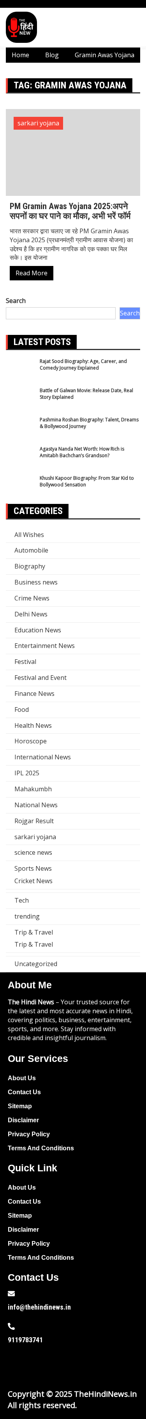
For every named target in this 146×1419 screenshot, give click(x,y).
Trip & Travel (33, 932)
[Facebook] (17, 1365)
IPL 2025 (26, 773)
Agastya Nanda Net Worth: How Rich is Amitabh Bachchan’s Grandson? (82, 452)
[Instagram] (92, 1365)
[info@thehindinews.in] (11, 1293)
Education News (37, 630)
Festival (25, 661)
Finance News (34, 693)
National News (36, 805)
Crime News (31, 598)
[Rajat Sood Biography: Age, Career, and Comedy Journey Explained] (20, 372)
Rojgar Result (34, 821)
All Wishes (29, 534)
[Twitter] (42, 1365)
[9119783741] (11, 1326)
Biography (29, 566)
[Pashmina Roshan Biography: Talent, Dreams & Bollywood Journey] (20, 430)
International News (42, 757)
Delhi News (30, 614)
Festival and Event (40, 677)
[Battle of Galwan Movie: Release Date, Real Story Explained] (20, 401)
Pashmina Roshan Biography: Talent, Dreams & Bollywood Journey (89, 423)
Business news (36, 582)
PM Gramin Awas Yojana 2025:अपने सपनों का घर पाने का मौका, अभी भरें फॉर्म (70, 210)
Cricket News (33, 881)
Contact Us (24, 1092)
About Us (22, 1078)
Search (16, 300)
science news (33, 852)
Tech (21, 900)
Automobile (31, 550)
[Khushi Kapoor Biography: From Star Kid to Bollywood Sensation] (20, 489)
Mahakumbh (33, 789)
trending (27, 916)
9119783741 (25, 1340)
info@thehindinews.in (39, 1307)
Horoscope (30, 741)
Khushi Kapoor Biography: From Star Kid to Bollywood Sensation (87, 481)
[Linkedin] (117, 1365)
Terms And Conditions (41, 1148)
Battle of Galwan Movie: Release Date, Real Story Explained (86, 393)
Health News (33, 725)
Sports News (33, 868)
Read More (31, 273)
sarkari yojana (38, 123)
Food (21, 709)
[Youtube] (67, 1365)
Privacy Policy (29, 1134)
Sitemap (20, 1106)
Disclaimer (23, 1120)
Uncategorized (35, 963)
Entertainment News (44, 645)
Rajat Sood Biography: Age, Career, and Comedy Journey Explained (83, 364)
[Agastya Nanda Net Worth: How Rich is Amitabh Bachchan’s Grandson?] (20, 460)
